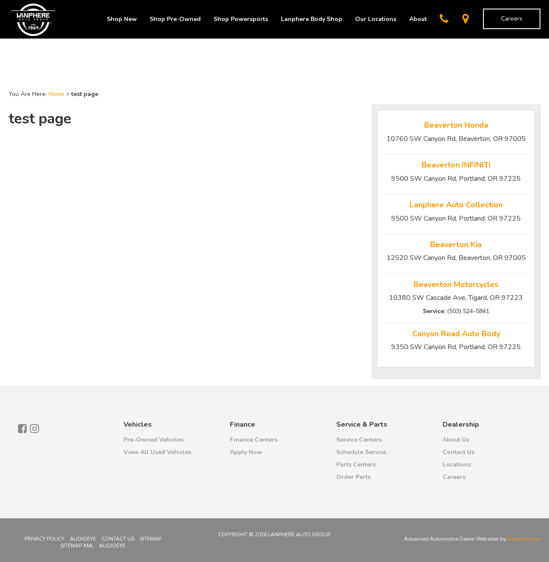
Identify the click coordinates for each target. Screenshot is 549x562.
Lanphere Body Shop (311, 19)
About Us (456, 440)
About (418, 19)
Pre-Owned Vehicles (154, 440)
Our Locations (375, 19)
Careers (511, 19)
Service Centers (359, 440)
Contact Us (458, 452)
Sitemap (150, 538)
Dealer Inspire (523, 538)
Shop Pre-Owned (175, 19)
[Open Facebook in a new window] (22, 428)
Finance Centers (254, 440)
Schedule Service (361, 452)
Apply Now (246, 452)
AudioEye (83, 538)
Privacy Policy (44, 538)
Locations (457, 464)
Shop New (122, 19)
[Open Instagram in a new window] (34, 428)
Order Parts (353, 477)
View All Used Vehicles (157, 452)
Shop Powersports (241, 19)
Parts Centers (356, 464)
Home (56, 94)
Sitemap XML (77, 545)
